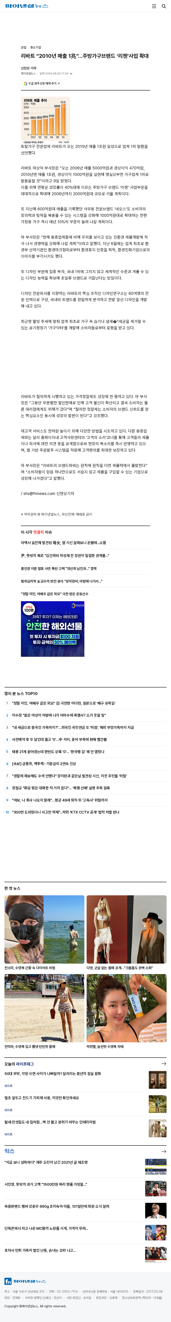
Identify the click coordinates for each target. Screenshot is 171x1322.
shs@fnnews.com (39, 493)
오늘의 (19, 1064)
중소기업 (35, 47)
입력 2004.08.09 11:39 (54, 73)
